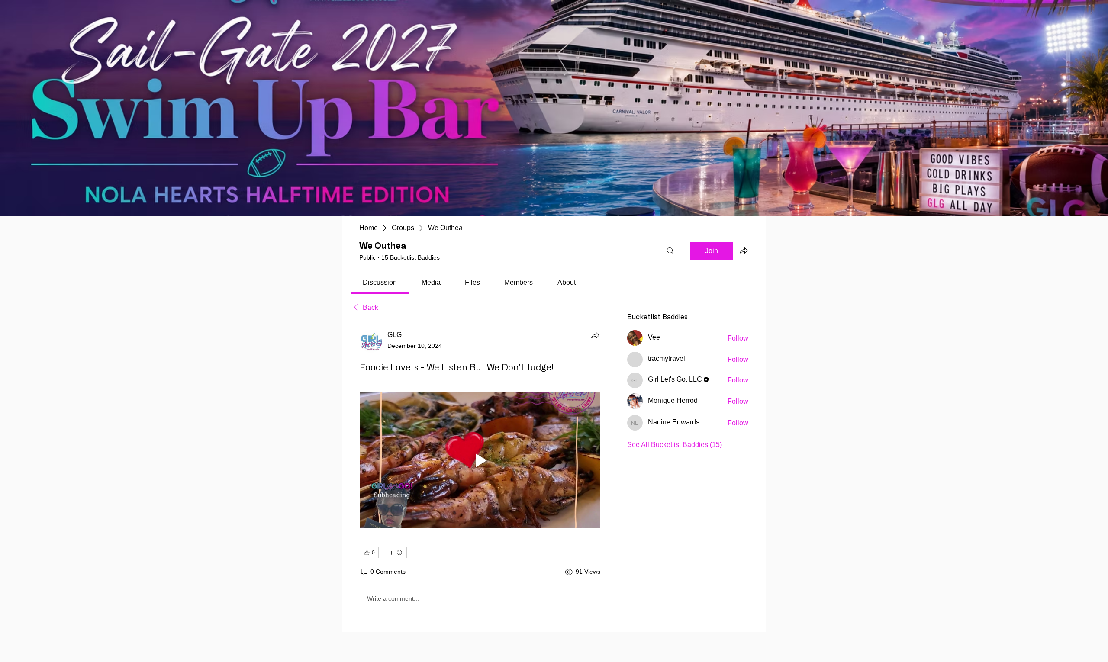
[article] (480, 472)
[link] (380, 282)
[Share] (595, 335)
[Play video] (480, 460)
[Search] (670, 251)
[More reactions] (395, 552)
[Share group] (743, 250)
